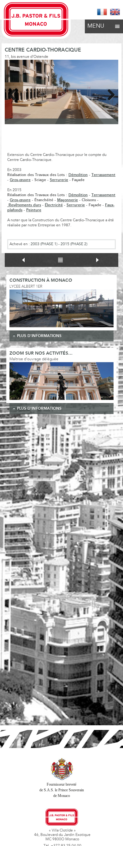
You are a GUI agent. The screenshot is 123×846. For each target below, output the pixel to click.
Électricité (54, 205)
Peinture (33, 210)
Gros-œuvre (20, 180)
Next (108, 94)
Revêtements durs (24, 205)
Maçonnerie (67, 200)
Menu (95, 26)
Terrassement (103, 175)
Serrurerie (59, 180)
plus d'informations (39, 336)
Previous (14, 94)
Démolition (78, 175)
